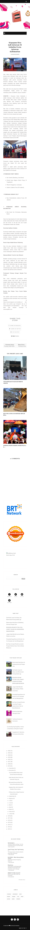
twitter (15, 596)
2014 (9, 824)
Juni (10, 802)
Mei (10, 805)
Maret (10, 809)
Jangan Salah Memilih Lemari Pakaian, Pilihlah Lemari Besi (17, 688)
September (11, 796)
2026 (9, 750)
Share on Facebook (15, 325)
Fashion (13, 896)
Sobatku (17, 336)
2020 (9, 763)
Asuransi (9, 894)
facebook (9, 596)
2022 (9, 759)
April (10, 807)
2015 (9, 822)
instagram (9, 602)
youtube (22, 596)
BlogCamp (10, 865)
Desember (11, 768)
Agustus (11, 798)
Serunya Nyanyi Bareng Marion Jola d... (14, 446)
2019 (9, 766)
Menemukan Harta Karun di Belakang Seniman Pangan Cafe (18, 664)
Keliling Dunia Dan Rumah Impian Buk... (14, 414)
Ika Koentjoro (11, 843)
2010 (9, 829)
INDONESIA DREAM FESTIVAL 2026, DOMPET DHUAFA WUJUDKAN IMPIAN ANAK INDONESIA (15, 629)
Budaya (8, 896)
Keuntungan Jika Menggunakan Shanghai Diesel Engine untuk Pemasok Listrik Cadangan (14, 867)
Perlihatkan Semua (22, 879)
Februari (11, 811)
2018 (9, 816)
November (11, 770)
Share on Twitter (16, 328)
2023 (9, 757)
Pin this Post (15, 332)
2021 (9, 761)
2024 (9, 755)
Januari (11, 813)
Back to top (22, 928)
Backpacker (15, 894)
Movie (22, 896)
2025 (9, 752)
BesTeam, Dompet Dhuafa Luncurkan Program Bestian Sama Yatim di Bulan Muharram (15, 645)
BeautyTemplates (15, 925)
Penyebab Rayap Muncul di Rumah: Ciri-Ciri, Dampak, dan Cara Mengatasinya (18, 696)
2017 (9, 818)
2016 (9, 820)
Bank (20, 894)
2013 (9, 826)
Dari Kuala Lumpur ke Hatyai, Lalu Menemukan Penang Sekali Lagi (18, 671)
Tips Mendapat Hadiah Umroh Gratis (13, 382)
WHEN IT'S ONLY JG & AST (14, 873)
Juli (10, 800)
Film (18, 896)
